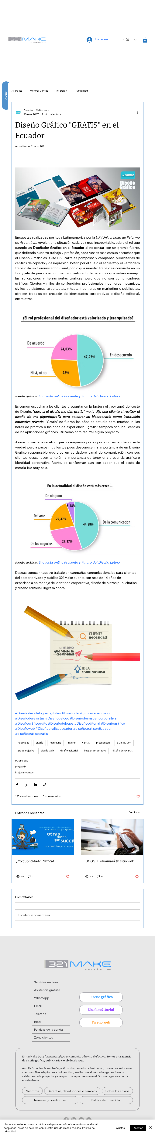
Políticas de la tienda (48, 1029)
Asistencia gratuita (47, 990)
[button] (128, 40)
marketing (55, 743)
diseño (39, 743)
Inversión (61, 90)
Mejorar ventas (39, 90)
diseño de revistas (122, 751)
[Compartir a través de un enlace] (44, 784)
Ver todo (134, 812)
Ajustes (120, 1128)
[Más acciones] (137, 112)
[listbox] (128, 40)
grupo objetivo (26, 751)
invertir (72, 743)
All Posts (17, 90)
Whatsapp (41, 998)
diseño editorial (69, 751)
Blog (37, 1022)
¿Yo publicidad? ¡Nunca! (35, 861)
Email (38, 1006)
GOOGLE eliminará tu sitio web (109, 861)
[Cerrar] (150, 1128)
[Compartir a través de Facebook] (17, 784)
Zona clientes (43, 1037)
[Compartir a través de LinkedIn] (35, 784)
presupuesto (103, 743)
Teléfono (40, 1014)
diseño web (47, 751)
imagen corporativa (95, 751)
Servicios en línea (46, 982)
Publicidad (81, 90)
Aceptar (138, 1128)
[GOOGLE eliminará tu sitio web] (112, 837)
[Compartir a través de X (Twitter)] (26, 784)
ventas (86, 743)
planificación (124, 743)
